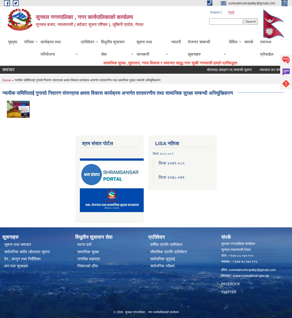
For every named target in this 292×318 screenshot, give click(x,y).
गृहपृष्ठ (12, 42)
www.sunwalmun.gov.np (251, 276)
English (215, 12)
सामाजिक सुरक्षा (88, 252)
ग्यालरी (176, 42)
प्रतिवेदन (87, 42)
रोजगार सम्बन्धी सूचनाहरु (199, 48)
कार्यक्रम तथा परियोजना (51, 48)
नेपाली (231, 12)
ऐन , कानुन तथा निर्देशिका (22, 259)
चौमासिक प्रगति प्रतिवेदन (168, 252)
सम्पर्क (248, 42)
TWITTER (228, 292)
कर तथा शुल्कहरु (16, 266)
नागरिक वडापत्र (88, 259)
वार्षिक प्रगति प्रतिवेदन (166, 244)
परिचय (29, 42)
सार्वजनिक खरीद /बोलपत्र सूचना (27, 252)
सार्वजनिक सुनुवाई (162, 259)
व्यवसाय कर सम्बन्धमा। (268, 70)
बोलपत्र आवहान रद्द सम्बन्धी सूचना (223, 70)
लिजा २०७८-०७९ (172, 177)
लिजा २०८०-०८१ (163, 153)
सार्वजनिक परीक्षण (162, 266)
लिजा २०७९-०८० (172, 163)
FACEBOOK (230, 284)
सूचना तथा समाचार (17, 244)
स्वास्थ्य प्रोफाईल (266, 48)
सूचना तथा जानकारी (144, 48)
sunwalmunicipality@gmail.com (252, 270)
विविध (233, 42)
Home (6, 80)
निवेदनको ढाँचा (87, 266)
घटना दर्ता (84, 244)
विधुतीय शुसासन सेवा (113, 48)
